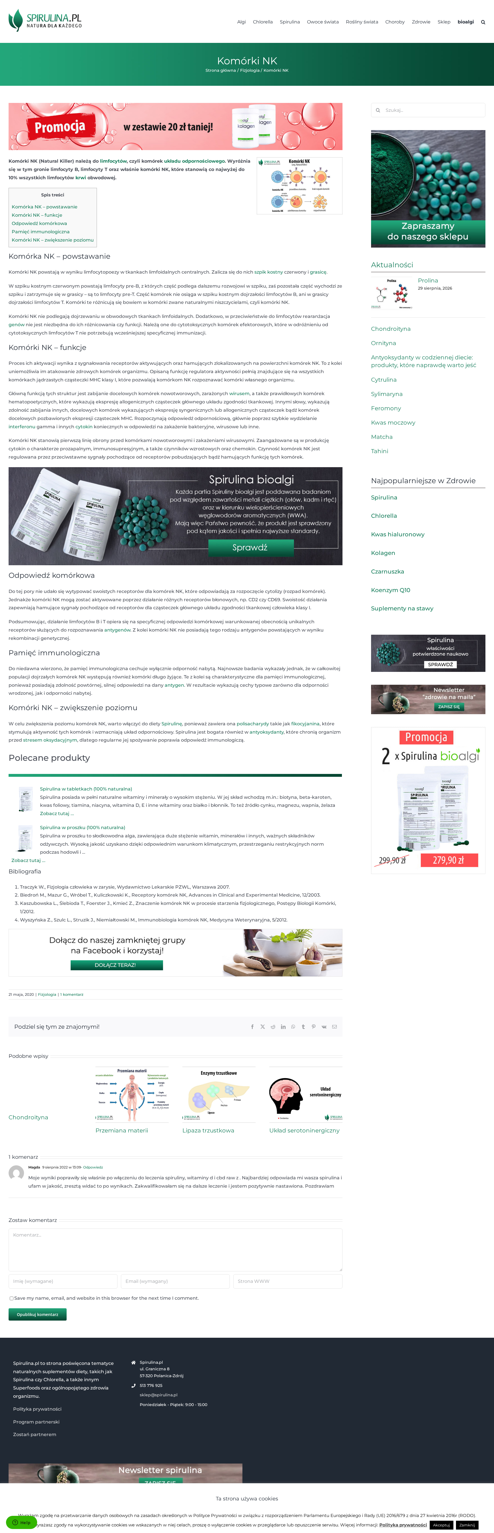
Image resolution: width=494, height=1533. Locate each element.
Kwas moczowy (393, 422)
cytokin (84, 426)
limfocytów (113, 161)
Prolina (428, 280)
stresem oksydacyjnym (50, 740)
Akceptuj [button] (441, 1525)
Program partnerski (36, 1422)
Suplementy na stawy (402, 608)
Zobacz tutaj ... (57, 813)
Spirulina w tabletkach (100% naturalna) (86, 789)
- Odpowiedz (92, 1167)
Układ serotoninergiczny (304, 1130)
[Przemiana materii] (132, 1069)
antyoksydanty (267, 732)
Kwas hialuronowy (398, 534)
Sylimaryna (387, 394)
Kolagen (383, 553)
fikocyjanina (305, 723)
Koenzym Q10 (390, 590)
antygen (174, 685)
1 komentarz (71, 994)
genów (17, 324)
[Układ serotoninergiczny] (305, 1069)
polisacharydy (253, 723)
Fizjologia (47, 994)
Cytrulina (384, 379)
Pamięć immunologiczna (41, 231)
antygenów (117, 630)
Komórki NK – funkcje (37, 215)
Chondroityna (28, 1117)
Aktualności (392, 264)
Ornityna (383, 343)
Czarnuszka (387, 571)
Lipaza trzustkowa (208, 1130)
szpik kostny (268, 272)
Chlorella (384, 515)
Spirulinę (172, 723)
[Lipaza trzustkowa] (219, 1069)
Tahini (379, 451)
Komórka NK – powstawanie (44, 207)
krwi (80, 177)
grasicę (318, 272)
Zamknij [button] (467, 1525)
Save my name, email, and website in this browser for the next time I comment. (106, 1298)
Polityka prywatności (37, 1409)
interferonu (22, 426)
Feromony (386, 408)
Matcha (382, 436)
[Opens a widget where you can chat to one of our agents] (21, 1523)
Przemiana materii (121, 1130)
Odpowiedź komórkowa (39, 223)
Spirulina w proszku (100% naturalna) (82, 827)
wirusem (239, 393)
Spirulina (384, 497)
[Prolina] (391, 293)
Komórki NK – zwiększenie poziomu (53, 240)
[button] (483, 21)
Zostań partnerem (34, 1434)
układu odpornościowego (194, 161)
